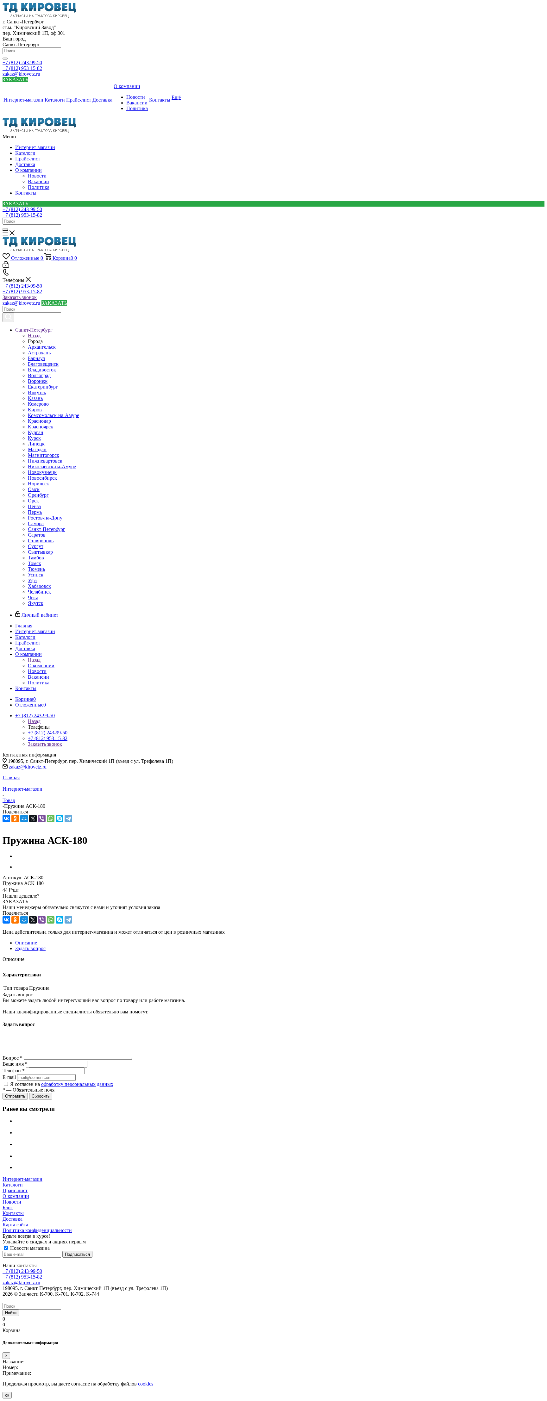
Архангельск (42, 347)
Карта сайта (15, 1224)
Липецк (36, 443)
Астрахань (39, 352)
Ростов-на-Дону (45, 517)
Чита (33, 597)
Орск (33, 500)
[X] (33, 818)
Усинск (35, 574)
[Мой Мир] (24, 818)
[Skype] (59, 818)
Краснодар (39, 421)
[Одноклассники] (15, 818)
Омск (34, 489)
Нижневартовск (45, 461)
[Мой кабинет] (6, 266)
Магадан (37, 449)
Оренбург (38, 495)
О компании (28, 170)
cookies (145, 1383)
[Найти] (5, 58)
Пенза (34, 506)
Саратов (37, 535)
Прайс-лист (27, 158)
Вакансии (38, 181)
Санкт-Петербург (46, 529)
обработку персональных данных (77, 1084)
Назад (34, 335)
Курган (35, 432)
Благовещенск (43, 364)
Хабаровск (39, 586)
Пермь (35, 512)
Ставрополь (40, 540)
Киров (35, 409)
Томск (34, 563)
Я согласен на (61, 1084)
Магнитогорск (43, 455)
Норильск (38, 483)
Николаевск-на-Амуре (52, 466)
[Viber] (42, 818)
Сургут (35, 546)
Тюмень (36, 569)
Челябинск (39, 592)
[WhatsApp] (50, 818)
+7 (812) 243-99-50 (22, 62)
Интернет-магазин (35, 147)
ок (7, 1395)
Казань (35, 398)
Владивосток (42, 369)
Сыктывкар (40, 552)
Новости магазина (29, 1248)
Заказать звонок (20, 297)
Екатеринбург (43, 386)
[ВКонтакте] (6, 818)
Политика (38, 187)
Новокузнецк (42, 472)
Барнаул (36, 358)
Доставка (25, 164)
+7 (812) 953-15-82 (22, 68)
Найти (10, 1313)
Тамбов (36, 557)
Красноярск (40, 426)
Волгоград (39, 375)
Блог (8, 1207)
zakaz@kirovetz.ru (21, 74)
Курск (34, 438)
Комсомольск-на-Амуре (53, 415)
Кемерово (38, 404)
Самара (36, 523)
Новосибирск (42, 478)
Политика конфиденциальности (37, 1230)
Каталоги (25, 153)
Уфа (32, 580)
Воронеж (37, 381)
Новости (37, 175)
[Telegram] (68, 818)
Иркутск (37, 392)
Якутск (35, 603)
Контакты (25, 193)
